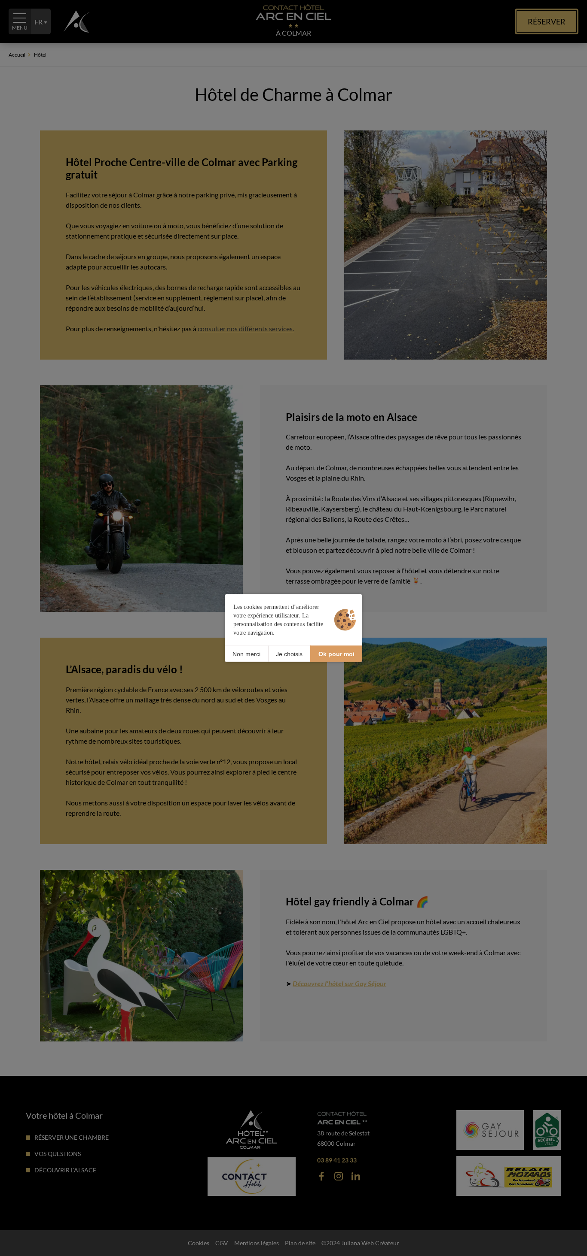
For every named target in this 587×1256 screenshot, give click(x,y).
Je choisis (289, 653)
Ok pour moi (336, 653)
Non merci (246, 653)
